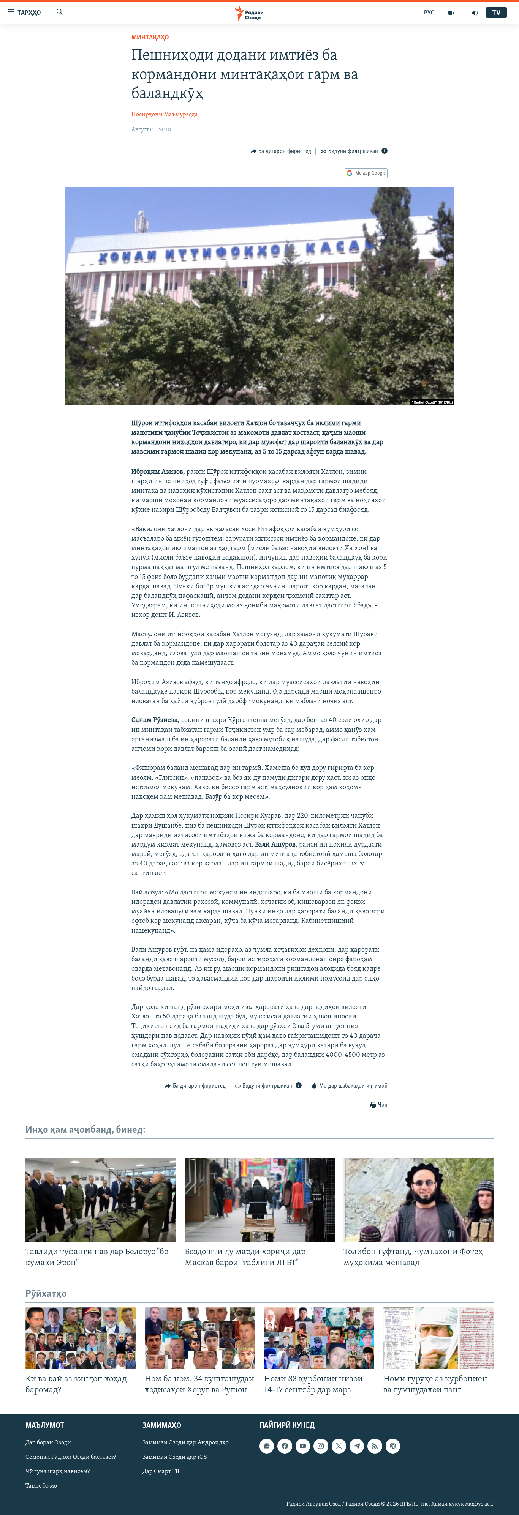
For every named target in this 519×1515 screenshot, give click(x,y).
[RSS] (374, 1446)
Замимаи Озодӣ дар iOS (174, 1458)
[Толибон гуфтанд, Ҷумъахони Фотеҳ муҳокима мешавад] (418, 1200)
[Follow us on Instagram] (320, 1446)
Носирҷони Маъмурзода (164, 115)
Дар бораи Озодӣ (48, 1443)
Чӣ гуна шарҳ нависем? (57, 1472)
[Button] (281, 151)
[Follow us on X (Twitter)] (339, 1446)
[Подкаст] (393, 1446)
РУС (429, 13)
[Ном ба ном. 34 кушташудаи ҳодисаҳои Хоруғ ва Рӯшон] (200, 1338)
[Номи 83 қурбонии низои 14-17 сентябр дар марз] (319, 1338)
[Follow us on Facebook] (284, 1446)
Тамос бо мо (41, 1486)
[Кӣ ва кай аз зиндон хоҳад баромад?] (80, 1338)
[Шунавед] (474, 13)
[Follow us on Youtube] (303, 1446)
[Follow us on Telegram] (357, 1446)
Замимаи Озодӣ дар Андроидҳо (185, 1443)
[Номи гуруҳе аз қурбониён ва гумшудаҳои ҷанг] (438, 1338)
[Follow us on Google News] (267, 1446)
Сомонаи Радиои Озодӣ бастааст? (70, 1458)
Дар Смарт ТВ (160, 1472)
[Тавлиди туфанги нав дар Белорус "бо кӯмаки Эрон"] (100, 1200)
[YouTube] (451, 13)
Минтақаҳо (150, 38)
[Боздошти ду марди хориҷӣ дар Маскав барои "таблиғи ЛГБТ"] (260, 1200)
